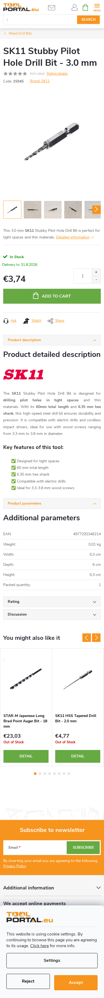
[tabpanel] (26, 707)
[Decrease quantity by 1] (96, 279)
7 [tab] (64, 773)
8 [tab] (68, 773)
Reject (28, 981)
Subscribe (83, 847)
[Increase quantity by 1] (96, 272)
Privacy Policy (14, 866)
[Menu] (97, 7)
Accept (76, 982)
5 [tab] (54, 773)
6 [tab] (59, 773)
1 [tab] (35, 773)
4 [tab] (49, 773)
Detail (26, 756)
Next (96, 637)
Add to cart (56, 296)
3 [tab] (44, 773)
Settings (52, 960)
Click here (39, 946)
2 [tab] (40, 773)
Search (88, 19)
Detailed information (73, 237)
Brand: (40, 81)
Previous (86, 637)
